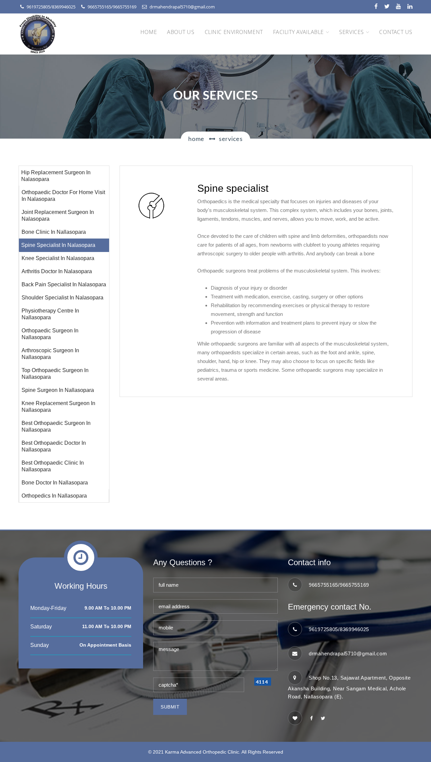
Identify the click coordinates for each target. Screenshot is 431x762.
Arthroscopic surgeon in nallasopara (50, 354)
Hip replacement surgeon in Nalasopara (56, 176)
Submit (170, 707)
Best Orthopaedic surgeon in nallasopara (56, 426)
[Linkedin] (409, 6)
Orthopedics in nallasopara (54, 496)
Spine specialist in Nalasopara (58, 245)
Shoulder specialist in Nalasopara (62, 297)
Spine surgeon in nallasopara (58, 390)
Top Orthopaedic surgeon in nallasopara (55, 373)
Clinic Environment (234, 32)
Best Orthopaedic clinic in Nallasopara (53, 466)
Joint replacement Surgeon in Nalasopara (58, 215)
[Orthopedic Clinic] (311, 718)
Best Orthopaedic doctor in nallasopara (54, 446)
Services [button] (351, 32)
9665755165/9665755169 (112, 7)
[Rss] (398, 6)
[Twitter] (387, 6)
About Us (180, 32)
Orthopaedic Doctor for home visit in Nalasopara (63, 195)
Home (148, 32)
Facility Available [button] (298, 32)
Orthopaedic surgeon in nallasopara (50, 334)
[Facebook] (376, 6)
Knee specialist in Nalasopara (58, 258)
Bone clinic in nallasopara (54, 232)
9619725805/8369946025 (51, 7)
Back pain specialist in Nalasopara (64, 284)
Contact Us (395, 32)
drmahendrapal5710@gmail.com (182, 7)
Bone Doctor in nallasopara (55, 482)
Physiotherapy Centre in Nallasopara (50, 314)
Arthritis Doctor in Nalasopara (57, 271)
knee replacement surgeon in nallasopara (58, 406)
